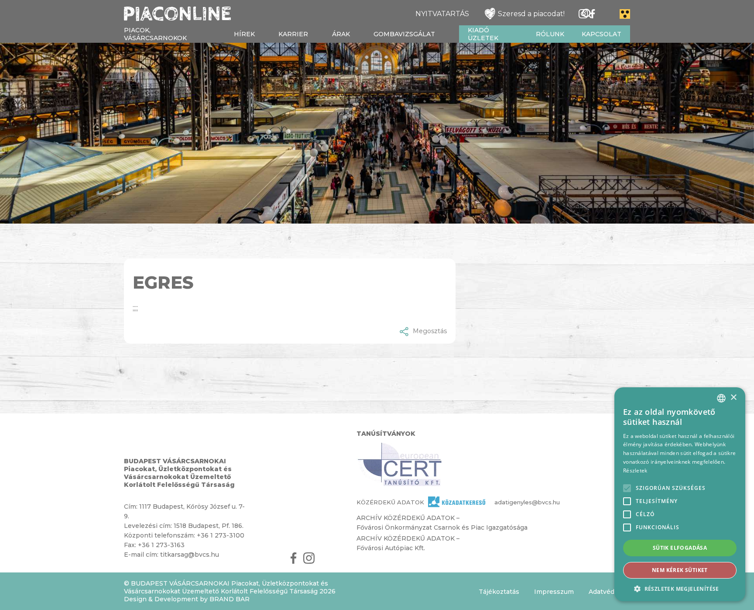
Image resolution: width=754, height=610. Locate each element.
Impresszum (554, 592)
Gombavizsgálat (404, 34)
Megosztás (430, 331)
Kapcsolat (601, 34)
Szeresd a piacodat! (531, 14)
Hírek (244, 34)
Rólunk (550, 34)
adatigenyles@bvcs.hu (511, 502)
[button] (680, 588)
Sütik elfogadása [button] (680, 547)
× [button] (733, 397)
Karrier (293, 34)
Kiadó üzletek (483, 34)
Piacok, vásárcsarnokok (155, 34)
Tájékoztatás (499, 592)
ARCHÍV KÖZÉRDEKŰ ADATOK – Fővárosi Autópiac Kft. (407, 543)
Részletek (635, 470)
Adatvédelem (609, 592)
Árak (341, 34)
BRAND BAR (229, 599)
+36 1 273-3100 (220, 535)
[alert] (679, 494)
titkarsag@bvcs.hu (189, 554)
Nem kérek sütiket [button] (680, 570)
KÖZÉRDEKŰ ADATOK (390, 502)
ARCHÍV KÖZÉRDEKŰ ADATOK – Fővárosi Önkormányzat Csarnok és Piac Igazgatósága (442, 522)
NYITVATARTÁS (442, 14)
